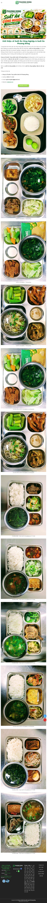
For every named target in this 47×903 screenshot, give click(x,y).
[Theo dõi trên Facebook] (21, 869)
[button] (1, 2)
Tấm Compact (25, 901)
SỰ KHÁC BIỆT (41, 871)
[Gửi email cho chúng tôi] (17, 871)
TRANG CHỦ (41, 865)
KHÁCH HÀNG (41, 873)
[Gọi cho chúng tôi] (19, 871)
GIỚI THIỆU (41, 867)
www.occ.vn (10, 82)
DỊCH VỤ (41, 869)
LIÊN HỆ (41, 875)
